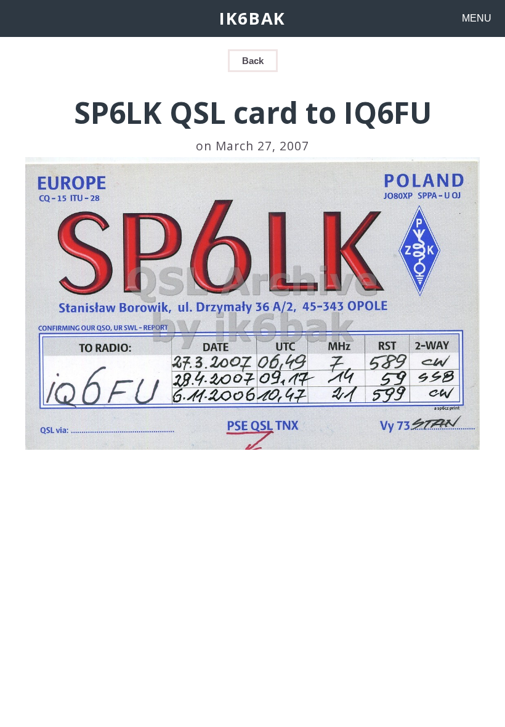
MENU (476, 18)
